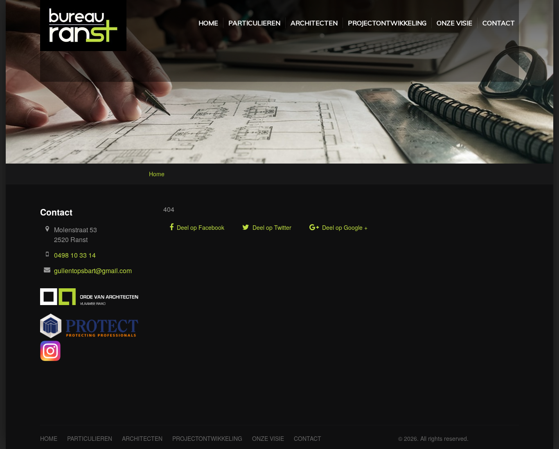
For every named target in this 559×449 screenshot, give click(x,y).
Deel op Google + (343, 227)
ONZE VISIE (454, 23)
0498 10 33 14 (75, 255)
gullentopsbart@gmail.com (93, 270)
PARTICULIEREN (254, 23)
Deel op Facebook (199, 227)
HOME (208, 23)
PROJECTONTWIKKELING (387, 23)
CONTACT (498, 23)
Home (157, 174)
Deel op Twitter (271, 227)
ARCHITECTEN (314, 23)
